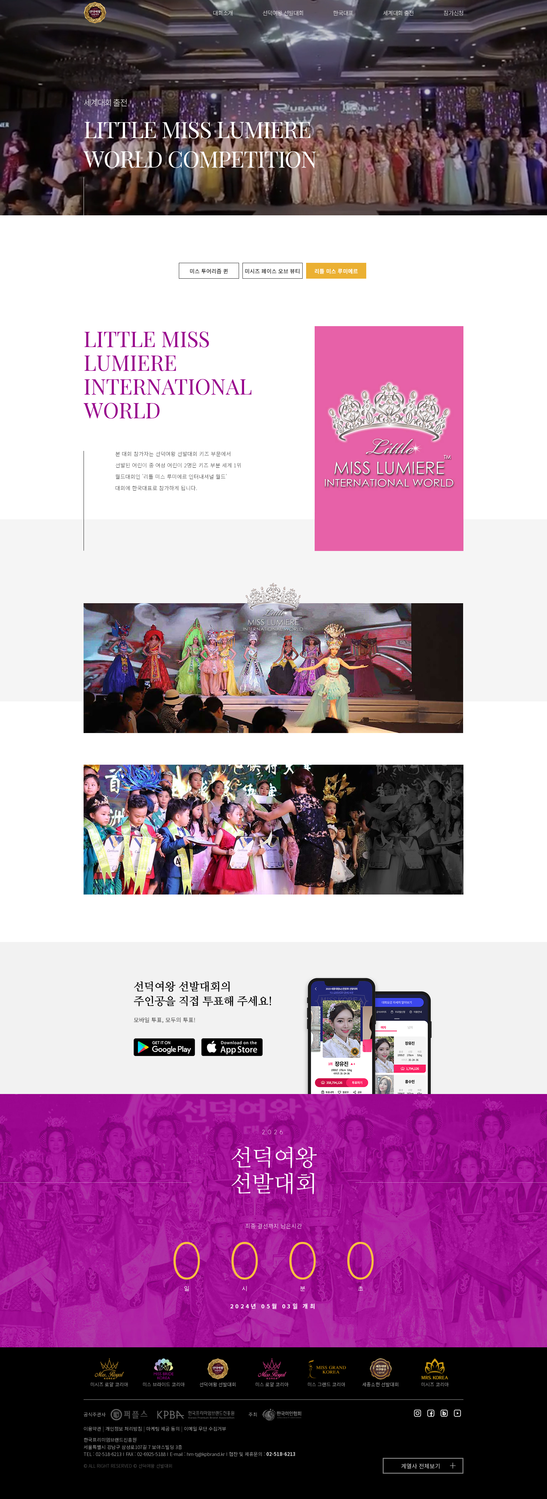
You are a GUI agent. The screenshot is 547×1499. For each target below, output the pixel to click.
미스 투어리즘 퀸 (209, 271)
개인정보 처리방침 (123, 1428)
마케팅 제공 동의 (163, 1428)
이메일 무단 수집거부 (205, 1428)
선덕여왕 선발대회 (282, 13)
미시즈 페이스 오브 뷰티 (272, 271)
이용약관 (92, 1428)
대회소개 (223, 13)
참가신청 (453, 13)
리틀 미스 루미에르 (336, 271)
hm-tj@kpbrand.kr (206, 1454)
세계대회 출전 (398, 13)
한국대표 (343, 13)
